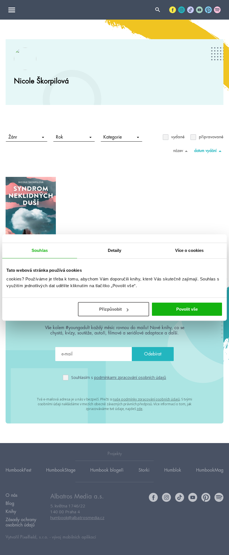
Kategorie (112, 137)
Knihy (11, 511)
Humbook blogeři (106, 470)
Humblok (172, 470)
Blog (10, 503)
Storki (144, 470)
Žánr (12, 137)
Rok (59, 137)
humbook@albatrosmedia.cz (77, 517)
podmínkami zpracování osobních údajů (130, 377)
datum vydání (205, 151)
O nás (11, 495)
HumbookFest (18, 470)
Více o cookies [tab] (189, 250)
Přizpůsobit (110, 309)
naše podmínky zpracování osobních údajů (146, 399)
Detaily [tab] (114, 250)
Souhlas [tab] (40, 250)
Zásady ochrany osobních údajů (21, 522)
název (178, 151)
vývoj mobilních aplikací (74, 537)
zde (139, 408)
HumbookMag (209, 470)
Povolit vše (187, 309)
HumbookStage (60, 470)
